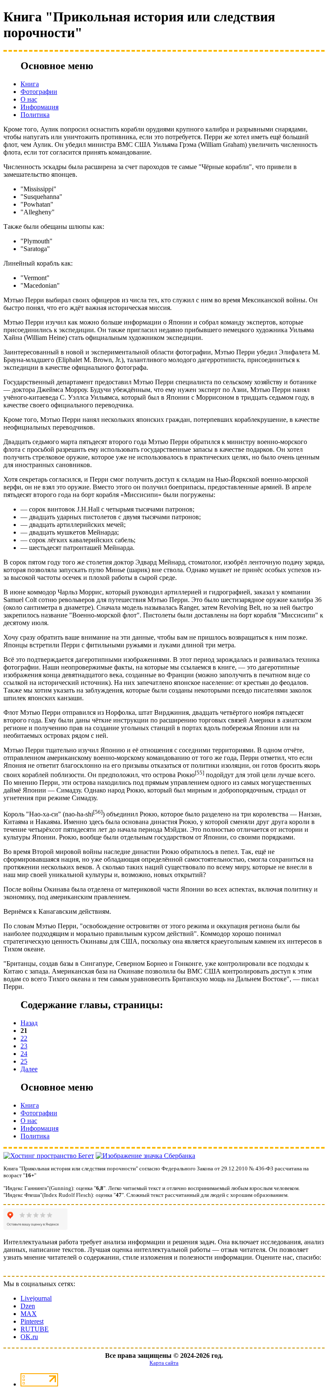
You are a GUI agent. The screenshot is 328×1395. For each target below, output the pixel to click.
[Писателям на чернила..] (145, 1155)
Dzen (27, 1306)
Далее (29, 1069)
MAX (28, 1313)
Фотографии (38, 91)
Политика (35, 114)
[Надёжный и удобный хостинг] (48, 1155)
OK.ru (29, 1336)
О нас (28, 99)
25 (23, 1061)
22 (23, 1038)
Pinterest (32, 1321)
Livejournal (36, 1298)
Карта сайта (164, 1363)
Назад (29, 1023)
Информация (39, 107)
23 (23, 1046)
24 (23, 1053)
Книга (29, 84)
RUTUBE (34, 1329)
